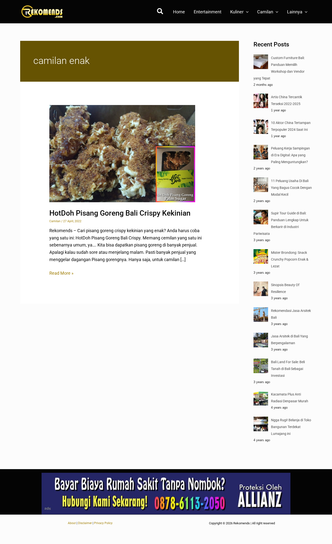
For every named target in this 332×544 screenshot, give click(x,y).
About (72, 523)
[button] (160, 12)
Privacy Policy (103, 523)
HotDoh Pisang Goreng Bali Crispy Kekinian (120, 213)
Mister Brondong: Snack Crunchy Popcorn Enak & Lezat (289, 259)
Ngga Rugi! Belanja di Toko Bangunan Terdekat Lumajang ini (291, 427)
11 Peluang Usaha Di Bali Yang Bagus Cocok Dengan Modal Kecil (291, 187)
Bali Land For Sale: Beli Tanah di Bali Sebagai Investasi (288, 368)
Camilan (55, 221)
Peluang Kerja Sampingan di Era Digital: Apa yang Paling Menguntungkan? (290, 155)
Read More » (61, 273)
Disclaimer (85, 523)
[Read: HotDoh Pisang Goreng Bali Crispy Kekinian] (122, 153)
